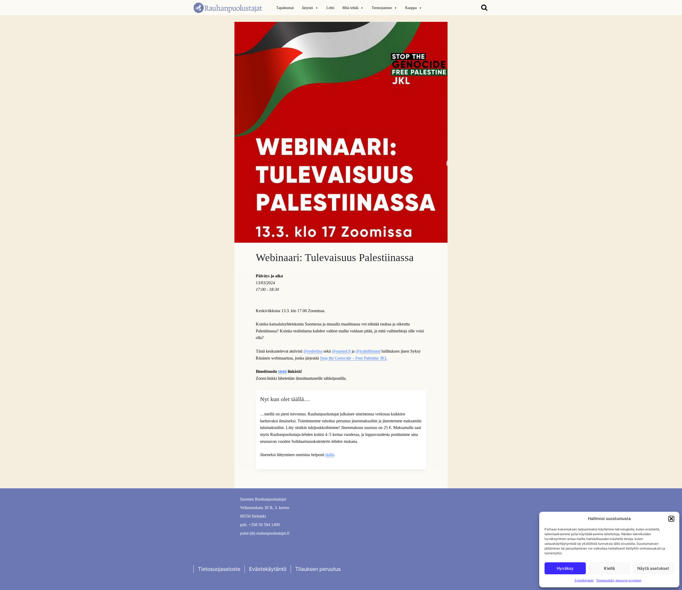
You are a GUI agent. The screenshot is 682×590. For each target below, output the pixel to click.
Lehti (330, 8)
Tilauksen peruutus (318, 569)
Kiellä (609, 568)
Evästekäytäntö (584, 580)
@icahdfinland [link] (368, 351)
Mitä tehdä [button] (350, 8)
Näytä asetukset (653, 568)
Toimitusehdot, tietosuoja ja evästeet (618, 580)
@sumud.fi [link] (341, 351)
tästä (282, 371)
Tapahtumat (285, 8)
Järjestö (307, 8)
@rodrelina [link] (312, 351)
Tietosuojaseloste (219, 569)
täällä (329, 454)
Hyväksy (565, 568)
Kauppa (411, 8)
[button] (671, 518)
